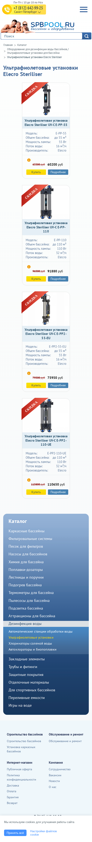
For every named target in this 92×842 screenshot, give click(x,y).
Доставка (13, 785)
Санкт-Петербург (25, 12)
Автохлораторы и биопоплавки (32, 649)
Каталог (22, 45)
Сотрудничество (60, 769)
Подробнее (58, 172)
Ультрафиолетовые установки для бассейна (33, 53)
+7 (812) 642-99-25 (28, 8)
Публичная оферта (19, 769)
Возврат (12, 803)
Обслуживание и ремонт (65, 741)
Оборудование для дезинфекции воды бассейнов (37, 49)
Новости (54, 781)
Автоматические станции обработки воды (41, 631)
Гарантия (13, 797)
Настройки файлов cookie (43, 832)
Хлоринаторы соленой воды (30, 643)
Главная (8, 45)
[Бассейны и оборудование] (45, 26)
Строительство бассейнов (24, 741)
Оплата (11, 791)
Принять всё (15, 833)
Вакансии (55, 775)
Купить (36, 172)
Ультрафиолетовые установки (31, 637)
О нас (52, 787)
